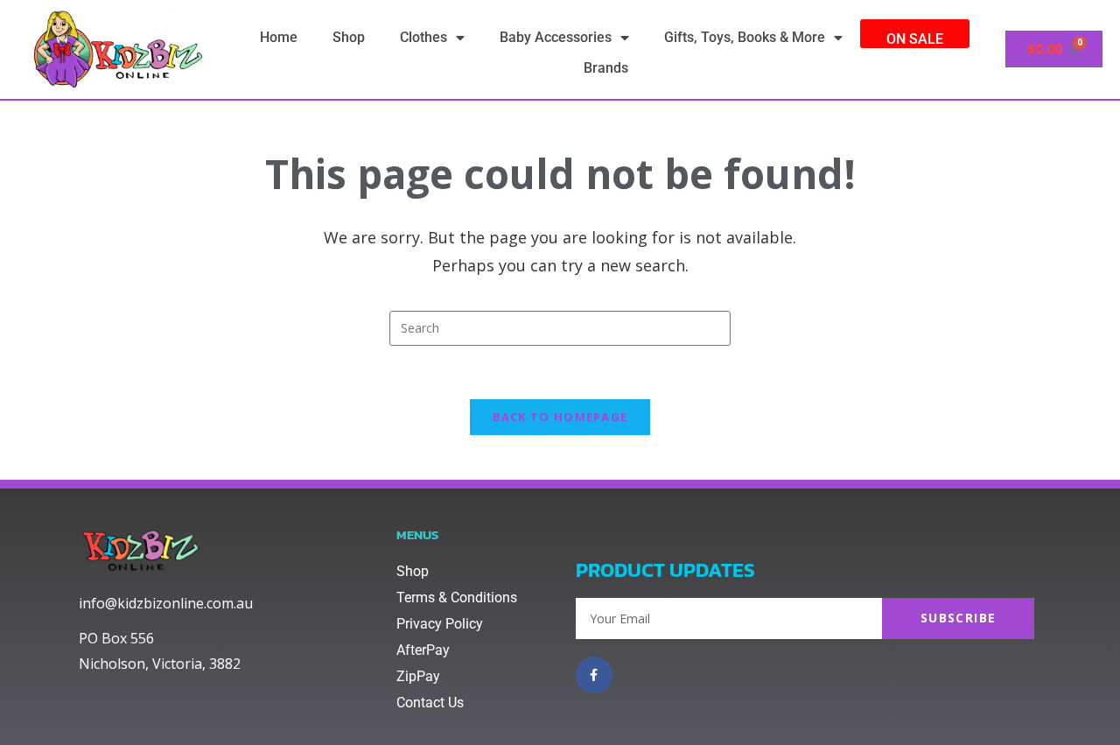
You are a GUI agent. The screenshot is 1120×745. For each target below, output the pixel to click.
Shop (348, 37)
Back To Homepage (560, 417)
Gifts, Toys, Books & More (744, 37)
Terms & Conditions (456, 597)
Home (279, 37)
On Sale (914, 39)
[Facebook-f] (594, 675)
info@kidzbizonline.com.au (166, 603)
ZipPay (418, 676)
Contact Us (430, 702)
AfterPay (423, 650)
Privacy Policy (439, 623)
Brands (606, 68)
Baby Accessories (556, 37)
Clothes (423, 37)
